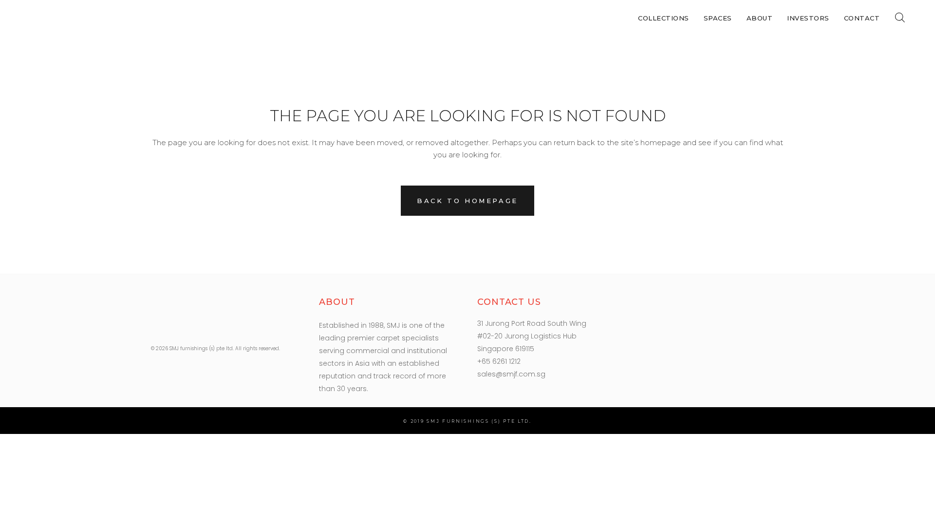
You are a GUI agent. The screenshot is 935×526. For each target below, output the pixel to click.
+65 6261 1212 (499, 361)
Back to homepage (467, 201)
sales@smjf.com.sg (511, 374)
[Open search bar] (900, 17)
